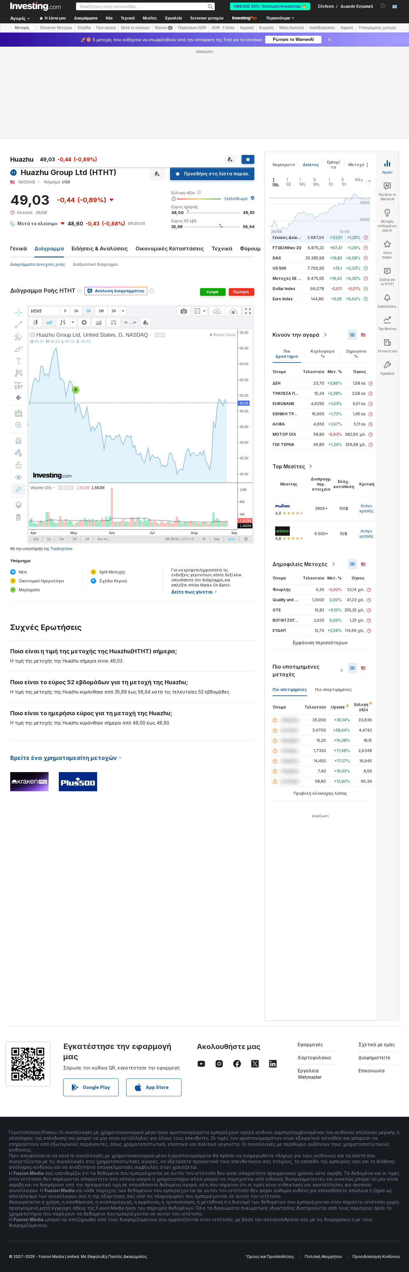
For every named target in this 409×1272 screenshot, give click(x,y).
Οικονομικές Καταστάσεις (169, 248)
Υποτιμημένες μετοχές (377, 28)
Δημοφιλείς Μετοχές (300, 564)
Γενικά (18, 248)
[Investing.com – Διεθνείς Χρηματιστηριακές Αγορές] (35, 6)
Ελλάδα (84, 28)
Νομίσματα (284, 164)
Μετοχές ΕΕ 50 (287, 278)
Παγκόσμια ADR (192, 28)
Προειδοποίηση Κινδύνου (376, 1256)
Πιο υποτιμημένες (290, 689)
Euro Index (283, 298)
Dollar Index (284, 288)
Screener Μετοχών (56, 28)
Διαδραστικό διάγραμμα (95, 264)
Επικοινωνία (372, 1070)
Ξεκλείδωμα (235, 198)
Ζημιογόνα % (356, 354)
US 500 (279, 268)
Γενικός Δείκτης (289, 237)
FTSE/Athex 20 (287, 247)
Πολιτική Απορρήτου (323, 1256)
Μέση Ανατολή (291, 28)
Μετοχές (357, 164)
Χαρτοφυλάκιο (314, 1057)
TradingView (61, 549)
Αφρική (347, 28)
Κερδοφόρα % (323, 354)
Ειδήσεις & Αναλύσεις (100, 248)
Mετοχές (22, 28)
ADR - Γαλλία (223, 28)
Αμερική (247, 28)
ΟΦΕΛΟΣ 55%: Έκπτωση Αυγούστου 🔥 (270, 6)
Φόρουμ (250, 248)
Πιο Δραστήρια (286, 354)
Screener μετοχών (207, 18)
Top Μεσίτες (289, 466)
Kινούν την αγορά (296, 335)
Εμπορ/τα (333, 165)
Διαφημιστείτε (374, 1057)
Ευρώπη (266, 28)
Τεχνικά (222, 248)
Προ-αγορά (106, 28)
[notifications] (383, 6)
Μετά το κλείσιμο (135, 28)
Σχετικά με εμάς (377, 1044)
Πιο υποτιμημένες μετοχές (296, 670)
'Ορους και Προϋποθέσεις (270, 1256)
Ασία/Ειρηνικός (322, 28)
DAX (277, 258)
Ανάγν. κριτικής (366, 508)
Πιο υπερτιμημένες (333, 689)
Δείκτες (311, 164)
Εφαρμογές (310, 1044)
